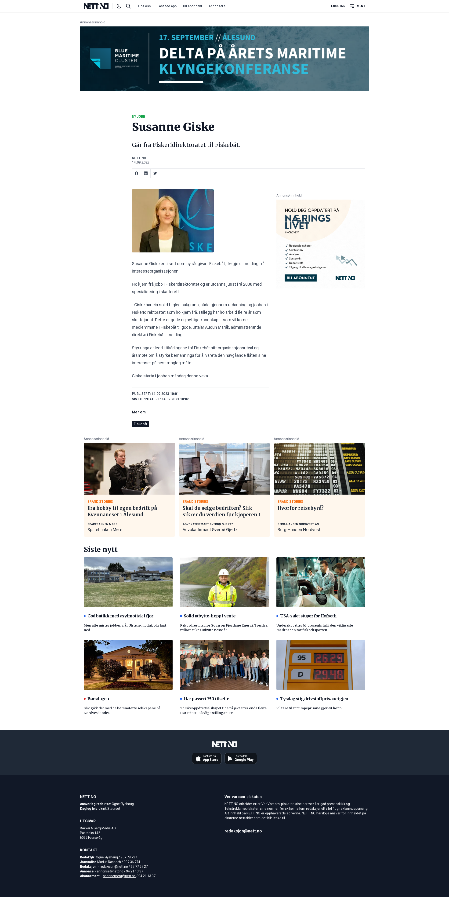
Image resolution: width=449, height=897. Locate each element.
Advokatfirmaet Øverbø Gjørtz (210, 529)
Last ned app (167, 6)
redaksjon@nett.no (114, 866)
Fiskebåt (140, 424)
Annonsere (217, 6)
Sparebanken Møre (104, 529)
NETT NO (139, 158)
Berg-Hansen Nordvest (299, 529)
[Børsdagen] (128, 665)
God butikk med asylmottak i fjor (120, 616)
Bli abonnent (192, 6)
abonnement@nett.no (119, 876)
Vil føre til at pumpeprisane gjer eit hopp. (309, 708)
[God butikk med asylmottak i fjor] (128, 582)
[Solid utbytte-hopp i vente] (224, 582)
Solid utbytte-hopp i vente (209, 616)
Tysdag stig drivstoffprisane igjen (314, 698)
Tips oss (144, 6)
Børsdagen (98, 698)
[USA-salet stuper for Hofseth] (320, 582)
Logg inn (338, 6)
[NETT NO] (100, 6)
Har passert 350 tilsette (206, 698)
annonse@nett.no (110, 871)
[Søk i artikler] (128, 6)
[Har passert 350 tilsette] (224, 665)
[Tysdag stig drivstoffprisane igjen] (320, 665)
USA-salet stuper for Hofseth (308, 616)
